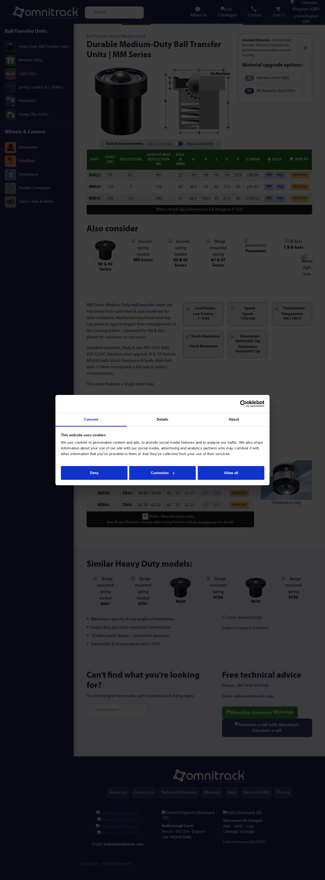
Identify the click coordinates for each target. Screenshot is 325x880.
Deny (94, 473)
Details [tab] (162, 419)
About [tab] (234, 419)
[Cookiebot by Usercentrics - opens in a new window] (243, 403)
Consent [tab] (91, 419)
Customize (160, 473)
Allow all (231, 473)
